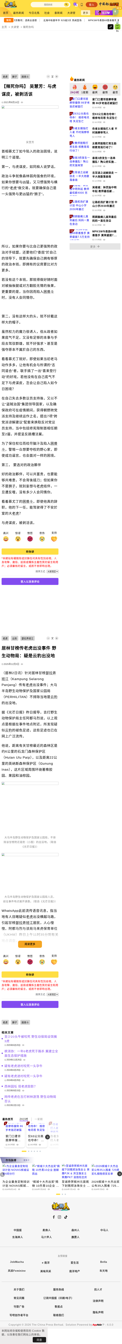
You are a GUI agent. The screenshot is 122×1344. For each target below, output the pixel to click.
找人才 (98, 1289)
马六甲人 (46, 1237)
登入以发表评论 (30, 581)
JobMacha (17, 1262)
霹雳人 (75, 1237)
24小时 (24, 1119)
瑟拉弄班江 (24, 922)
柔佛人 (47, 1230)
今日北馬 (34, 13)
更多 (85, 13)
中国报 (18, 1230)
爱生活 (75, 1262)
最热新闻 (18, 13)
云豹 (54, 697)
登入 (91, 4)
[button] (52, 1137)
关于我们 (19, 1289)
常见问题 (19, 1298)
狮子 (37, 194)
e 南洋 (46, 1262)
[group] (75, 89)
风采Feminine (17, 1270)
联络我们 (58, 1315)
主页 (4, 27)
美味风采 (45, 1271)
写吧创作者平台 (19, 1315)
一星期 (39, 1119)
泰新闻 (58, 13)
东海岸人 (17, 1237)
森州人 (75, 1230)
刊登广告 (19, 1306)
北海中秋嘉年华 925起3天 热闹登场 (64, 20)
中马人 (104, 1230)
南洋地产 (74, 1271)
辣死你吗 (28, 27)
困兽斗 (49, 291)
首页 (5, 13)
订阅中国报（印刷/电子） (58, 1298)
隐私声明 (98, 1312)
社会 (47, 13)
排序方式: (41, 571)
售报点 (59, 1306)
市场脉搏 (11, 1160)
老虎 (13, 188)
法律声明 (98, 1301)
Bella (103, 1262)
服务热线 (58, 1289)
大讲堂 (71, 13)
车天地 (104, 1270)
